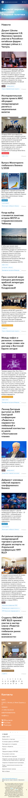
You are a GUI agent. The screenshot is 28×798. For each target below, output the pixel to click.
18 (21, 681)
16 (16, 681)
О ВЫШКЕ (5, 734)
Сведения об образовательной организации (13, 762)
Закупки (4, 749)
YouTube (7, 722)
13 (8, 681)
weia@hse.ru (5, 715)
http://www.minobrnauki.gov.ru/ (9, 778)
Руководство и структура (8, 739)
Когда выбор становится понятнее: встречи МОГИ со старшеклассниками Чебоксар (12, 218)
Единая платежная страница (9, 769)
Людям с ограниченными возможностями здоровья (12, 765)
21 (8, 683)
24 (16, 683)
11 (2, 681)
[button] (10, 732)
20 (5, 683)
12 (5, 681)
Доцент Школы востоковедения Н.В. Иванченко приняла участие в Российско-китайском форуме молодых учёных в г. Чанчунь (12, 38)
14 (10, 681)
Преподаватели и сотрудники (9, 744)
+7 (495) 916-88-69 (7, 710)
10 (20, 679)
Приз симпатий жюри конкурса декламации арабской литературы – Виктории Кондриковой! (12, 282)
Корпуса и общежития (7, 746)
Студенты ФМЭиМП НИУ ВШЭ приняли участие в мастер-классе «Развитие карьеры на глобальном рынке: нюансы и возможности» (12, 627)
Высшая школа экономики (11, 2)
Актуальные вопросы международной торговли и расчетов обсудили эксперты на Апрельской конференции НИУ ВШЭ (12, 544)
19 (2, 683)
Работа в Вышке (6, 771)
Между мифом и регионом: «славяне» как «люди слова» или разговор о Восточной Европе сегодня (12, 343)
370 (22, 683)
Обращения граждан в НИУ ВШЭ (10, 751)
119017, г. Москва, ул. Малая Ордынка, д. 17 (13, 703)
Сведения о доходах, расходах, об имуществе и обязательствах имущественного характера (13, 759)
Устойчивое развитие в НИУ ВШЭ (10, 741)
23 (13, 683)
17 (19, 681)
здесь (12, 788)
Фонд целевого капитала (8, 754)
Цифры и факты (6, 736)
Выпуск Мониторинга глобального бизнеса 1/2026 (12, 165)
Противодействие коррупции (9, 756)
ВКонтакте (8, 720)
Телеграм (7, 725)
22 (10, 683)
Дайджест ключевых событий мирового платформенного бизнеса (12, 484)
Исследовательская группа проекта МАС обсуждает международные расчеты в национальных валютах (12, 103)
